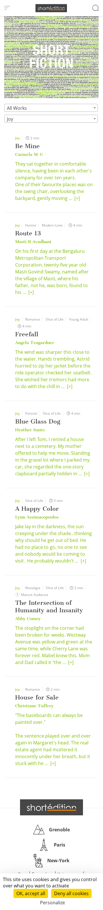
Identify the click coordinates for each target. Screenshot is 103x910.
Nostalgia (32, 587)
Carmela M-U (29, 154)
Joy (17, 138)
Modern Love (52, 225)
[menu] (7, 8)
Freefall (26, 334)
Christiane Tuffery (34, 705)
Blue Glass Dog (37, 421)
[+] (77, 198)
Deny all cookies (71, 893)
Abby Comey (28, 618)
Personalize (52, 902)
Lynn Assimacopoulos (37, 517)
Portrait (31, 413)
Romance (32, 319)
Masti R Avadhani (33, 241)
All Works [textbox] (17, 108)
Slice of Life (54, 319)
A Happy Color (37, 508)
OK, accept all (30, 893)
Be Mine (27, 146)
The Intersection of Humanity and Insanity (49, 606)
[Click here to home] (51, 807)
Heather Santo (30, 429)
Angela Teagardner (34, 342)
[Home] (51, 8)
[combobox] (51, 108)
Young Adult (78, 319)
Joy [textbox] (10, 119)
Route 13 (28, 233)
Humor (30, 225)
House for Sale (37, 697)
